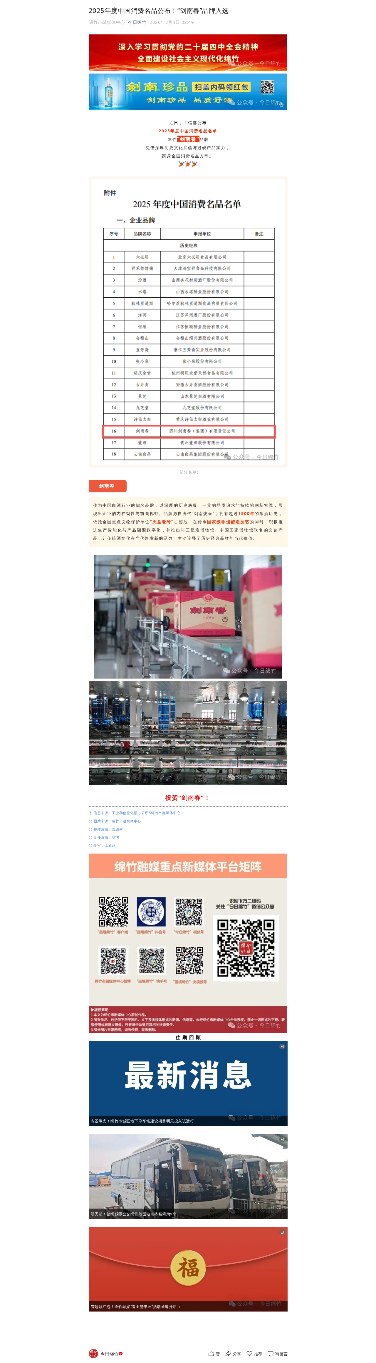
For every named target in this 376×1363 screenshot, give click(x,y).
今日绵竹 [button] (137, 22)
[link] (112, 1354)
